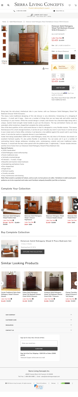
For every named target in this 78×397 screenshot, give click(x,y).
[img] (43, 68)
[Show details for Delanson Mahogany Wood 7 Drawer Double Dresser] (55, 205)
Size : (53, 45)
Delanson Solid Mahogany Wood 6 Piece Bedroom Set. (41, 146)
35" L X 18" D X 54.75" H (62, 45)
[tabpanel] (39, 145)
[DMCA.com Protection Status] (65, 383)
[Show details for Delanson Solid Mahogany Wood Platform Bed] (12, 205)
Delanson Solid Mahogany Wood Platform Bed (11, 217)
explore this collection (32, 252)
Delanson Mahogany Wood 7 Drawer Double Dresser (55, 217)
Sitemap (53, 383)
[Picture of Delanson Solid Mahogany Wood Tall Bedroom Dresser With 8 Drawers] (4, 28)
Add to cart (60, 88)
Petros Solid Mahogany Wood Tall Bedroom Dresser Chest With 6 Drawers (32, 294)
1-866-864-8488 (21, 11)
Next (4, 63)
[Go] (72, 67)
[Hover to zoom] (28, 45)
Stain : (53, 51)
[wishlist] (70, 5)
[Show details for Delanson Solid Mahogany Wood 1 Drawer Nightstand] (33, 205)
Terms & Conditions (41, 383)
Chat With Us (60, 11)
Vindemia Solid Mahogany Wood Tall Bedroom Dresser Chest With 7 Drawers (53, 294)
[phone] (75, 201)
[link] (39, 386)
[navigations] (2, 5)
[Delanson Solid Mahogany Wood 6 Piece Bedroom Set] (9, 248)
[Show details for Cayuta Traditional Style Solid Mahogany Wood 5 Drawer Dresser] (10, 281)
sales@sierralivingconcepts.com (50, 376)
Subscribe (39, 349)
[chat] (75, 207)
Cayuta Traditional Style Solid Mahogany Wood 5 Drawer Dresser (10, 294)
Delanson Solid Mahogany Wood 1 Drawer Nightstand (33, 218)
